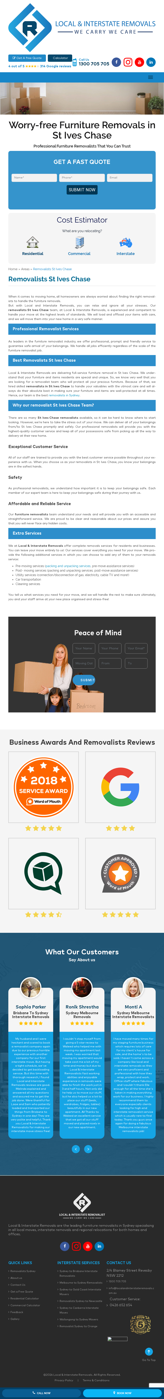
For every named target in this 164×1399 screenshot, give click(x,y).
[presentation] (76, 1149)
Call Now (43, 1393)
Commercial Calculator (25, 1305)
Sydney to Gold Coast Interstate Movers (80, 1292)
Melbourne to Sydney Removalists (81, 1283)
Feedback (16, 1312)
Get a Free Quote (21, 1292)
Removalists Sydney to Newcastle (81, 1301)
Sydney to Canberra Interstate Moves (79, 1310)
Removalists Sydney (22, 1271)
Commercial (79, 253)
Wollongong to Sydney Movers (79, 1319)
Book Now (124, 1393)
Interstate (126, 253)
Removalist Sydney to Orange (78, 1326)
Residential (32, 253)
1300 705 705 (94, 64)
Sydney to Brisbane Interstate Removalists (79, 1273)
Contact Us (17, 1285)
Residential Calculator (24, 1298)
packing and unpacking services (68, 566)
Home (13, 269)
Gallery (14, 1319)
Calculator (60, 58)
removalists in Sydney (64, 395)
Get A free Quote (29, 58)
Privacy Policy (64, 1380)
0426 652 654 (121, 1305)
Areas (25, 269)
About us (16, 1278)
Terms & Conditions (96, 1380)
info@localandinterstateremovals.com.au (131, 1290)
